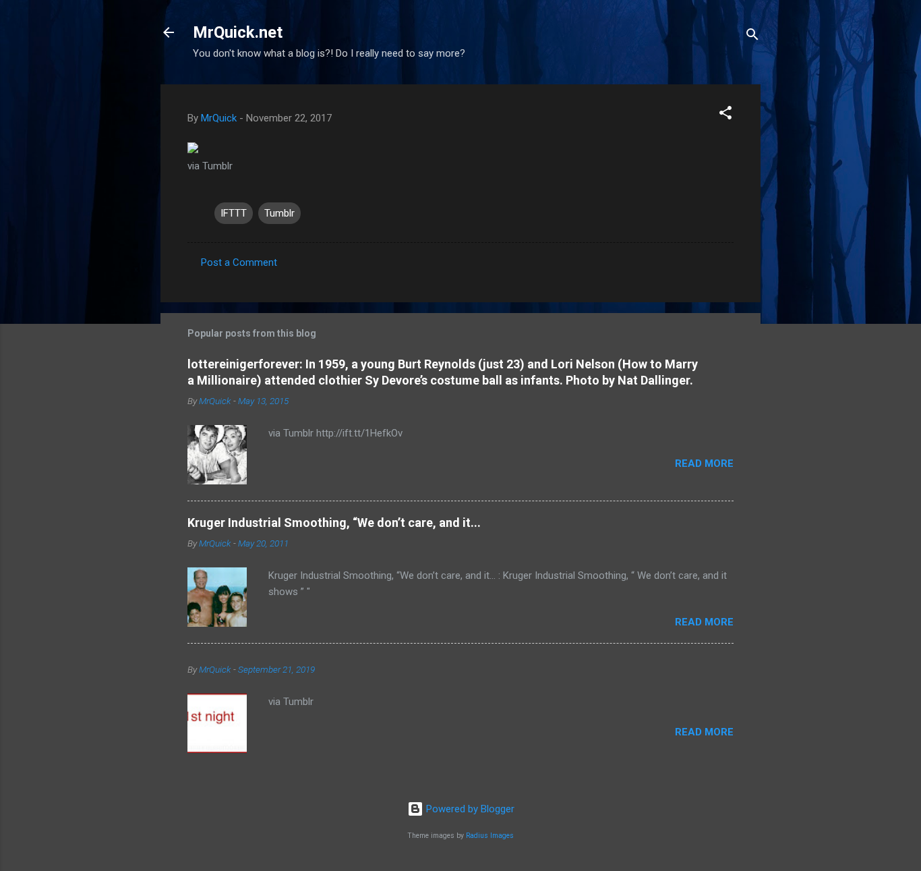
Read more (704, 463)
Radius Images (490, 835)
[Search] (752, 36)
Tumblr (279, 213)
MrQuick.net (238, 32)
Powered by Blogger (468, 809)
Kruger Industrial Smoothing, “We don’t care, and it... (334, 522)
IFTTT (233, 213)
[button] (725, 115)
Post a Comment (239, 262)
